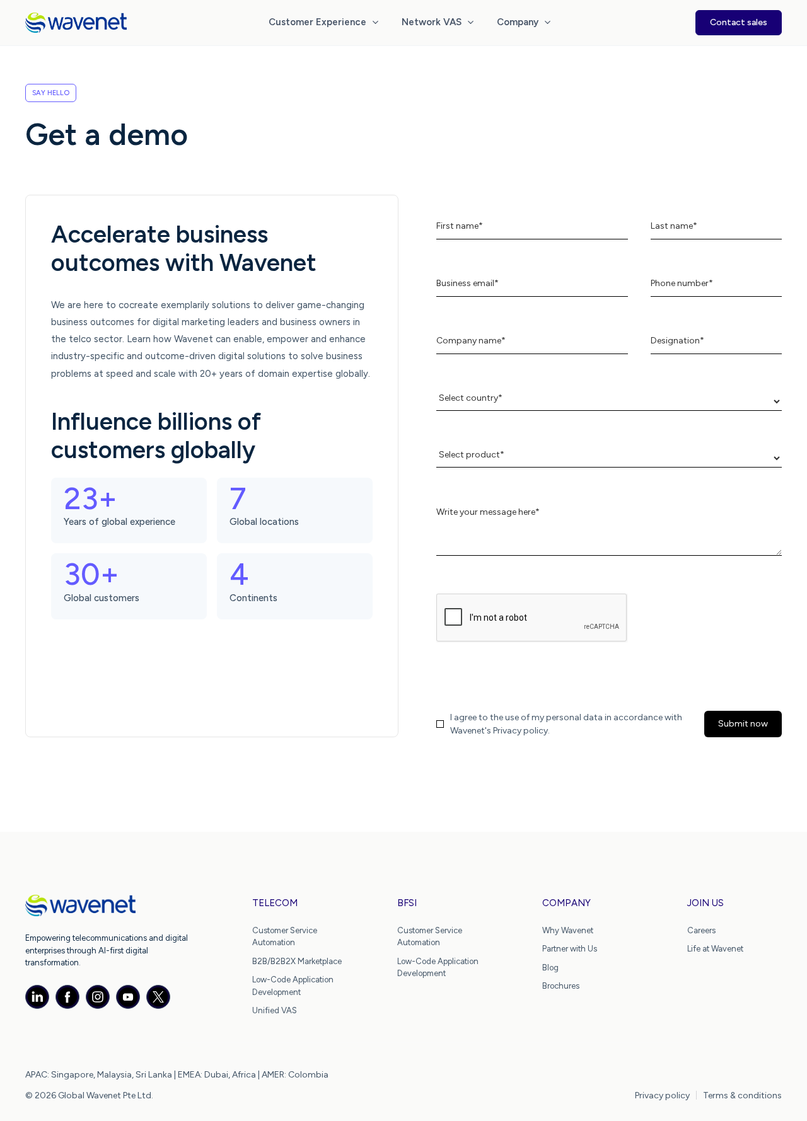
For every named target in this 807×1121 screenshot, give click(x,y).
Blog (550, 967)
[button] (325, 22)
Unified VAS (274, 1010)
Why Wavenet (567, 930)
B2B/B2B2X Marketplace (297, 961)
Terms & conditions (742, 1095)
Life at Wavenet (715, 948)
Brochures (560, 986)
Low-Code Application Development (293, 986)
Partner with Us (569, 948)
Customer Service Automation (284, 937)
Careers (701, 930)
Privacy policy (662, 1095)
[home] (76, 23)
